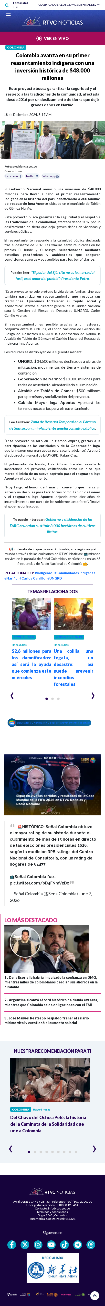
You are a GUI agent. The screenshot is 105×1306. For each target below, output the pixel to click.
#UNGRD (54, 578)
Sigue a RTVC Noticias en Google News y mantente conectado (54, 722)
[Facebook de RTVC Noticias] (11, 1244)
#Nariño (11, 578)
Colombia (15, 47)
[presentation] (12, 693)
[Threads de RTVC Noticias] (90, 1244)
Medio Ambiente (69, 637)
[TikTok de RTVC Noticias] (64, 1244)
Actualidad (23, 637)
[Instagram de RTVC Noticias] (38, 1244)
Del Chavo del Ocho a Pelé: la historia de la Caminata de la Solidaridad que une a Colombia (48, 1124)
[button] (47, 698)
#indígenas (43, 573)
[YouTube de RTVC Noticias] (51, 1244)
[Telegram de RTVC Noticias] (77, 1244)
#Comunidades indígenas (74, 573)
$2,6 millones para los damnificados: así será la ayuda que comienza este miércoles (31, 664)
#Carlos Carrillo (32, 578)
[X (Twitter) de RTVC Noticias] (25, 1244)
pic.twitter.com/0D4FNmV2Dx (39, 883)
